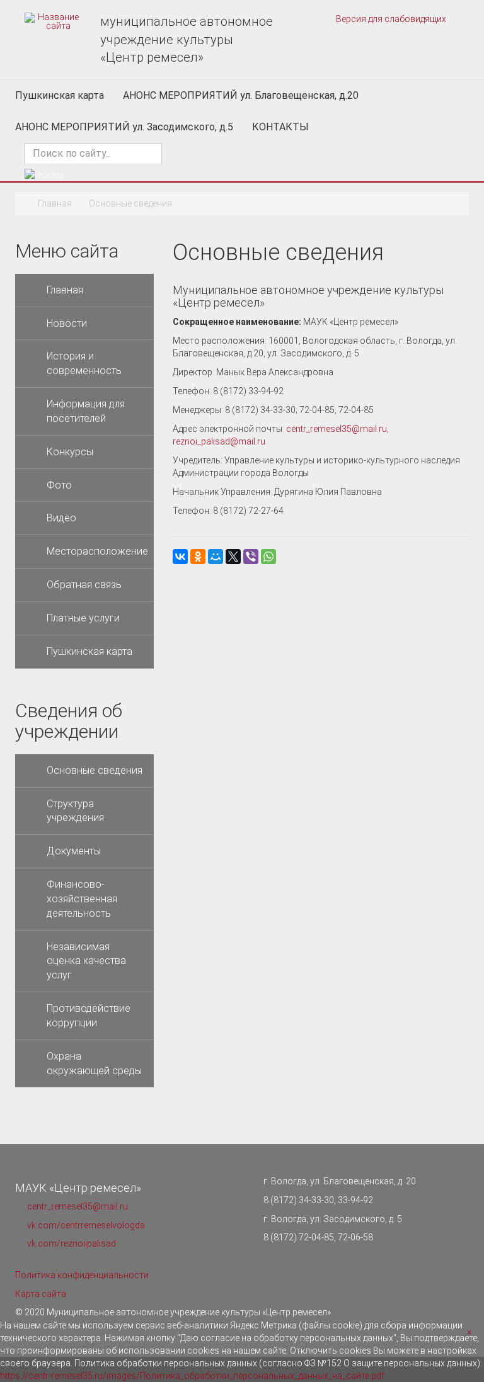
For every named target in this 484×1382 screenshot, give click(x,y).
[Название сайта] (53, 21)
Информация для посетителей (86, 411)
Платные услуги (83, 618)
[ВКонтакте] (180, 556)
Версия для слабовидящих (390, 19)
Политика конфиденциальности (82, 1275)
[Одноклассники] (197, 556)
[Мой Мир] (215, 556)
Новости (67, 323)
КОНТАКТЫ (280, 127)
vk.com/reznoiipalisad (71, 1243)
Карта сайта (40, 1294)
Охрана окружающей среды (94, 1063)
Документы (74, 851)
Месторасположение (97, 551)
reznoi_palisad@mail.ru (219, 441)
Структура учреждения (75, 811)
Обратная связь (84, 585)
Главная (55, 203)
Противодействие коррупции (88, 1015)
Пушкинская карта (59, 95)
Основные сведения (94, 770)
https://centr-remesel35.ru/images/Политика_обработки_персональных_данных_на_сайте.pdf (192, 1376)
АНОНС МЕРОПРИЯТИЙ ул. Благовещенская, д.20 (241, 95)
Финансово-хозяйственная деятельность (82, 898)
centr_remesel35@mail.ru (336, 429)
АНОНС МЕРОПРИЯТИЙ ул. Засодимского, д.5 (124, 127)
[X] (233, 556)
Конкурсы (70, 452)
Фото (59, 485)
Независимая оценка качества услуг (86, 961)
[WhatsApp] (268, 556)
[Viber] (250, 556)
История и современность (84, 363)
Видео (61, 518)
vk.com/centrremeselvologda (86, 1225)
